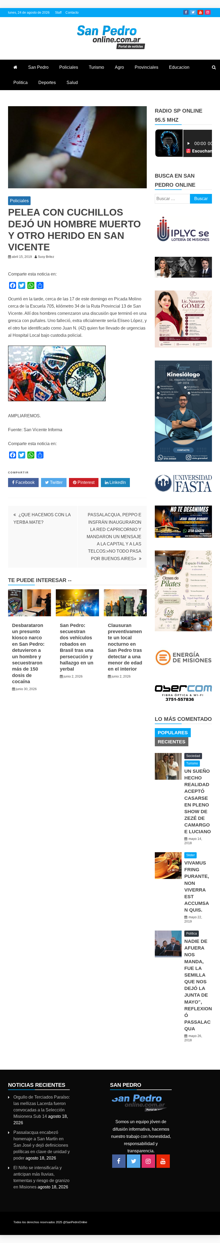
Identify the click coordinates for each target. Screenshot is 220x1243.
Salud (72, 82)
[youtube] (163, 1161)
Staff (58, 12)
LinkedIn (117, 482)
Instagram (208, 12)
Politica (20, 82)
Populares (173, 732)
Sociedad (193, 756)
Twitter (193, 12)
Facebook (186, 12)
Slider (190, 855)
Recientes (171, 741)
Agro (119, 67)
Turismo (96, 67)
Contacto (72, 12)
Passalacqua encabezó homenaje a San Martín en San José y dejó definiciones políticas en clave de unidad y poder (41, 1145)
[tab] (173, 732)
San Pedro (38, 67)
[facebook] (119, 1161)
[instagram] (148, 1161)
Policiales (68, 67)
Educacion (179, 67)
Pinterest (85, 482)
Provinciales (146, 67)
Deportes (47, 82)
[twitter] (133, 1161)
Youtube (200, 12)
